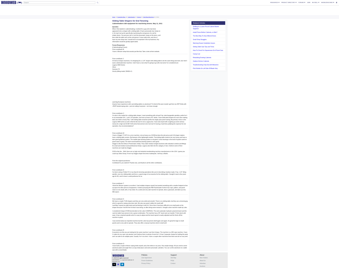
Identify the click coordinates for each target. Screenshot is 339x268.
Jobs (308, 2)
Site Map (173, 257)
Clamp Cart (196, 54)
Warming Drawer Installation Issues (204, 43)
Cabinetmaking (131, 17)
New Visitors (204, 257)
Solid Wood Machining (148, 17)
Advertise (203, 263)
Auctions (202, 266)
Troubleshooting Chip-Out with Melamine (205, 65)
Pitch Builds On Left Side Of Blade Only (205, 68)
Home (113, 17)
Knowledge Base (327, 2)
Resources (274, 2)
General (139, 17)
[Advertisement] (169, 10)
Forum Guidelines (147, 260)
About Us (203, 260)
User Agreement (146, 257)
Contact (173, 263)
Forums (301, 2)
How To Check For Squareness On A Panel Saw (208, 50)
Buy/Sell (315, 2)
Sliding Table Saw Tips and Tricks (203, 46)
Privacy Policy (145, 263)
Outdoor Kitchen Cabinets (201, 61)
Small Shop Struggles (200, 39)
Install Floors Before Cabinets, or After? (205, 32)
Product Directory (288, 2)
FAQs (172, 260)
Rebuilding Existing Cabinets (202, 57)
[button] (114, 264)
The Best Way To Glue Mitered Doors (204, 36)
